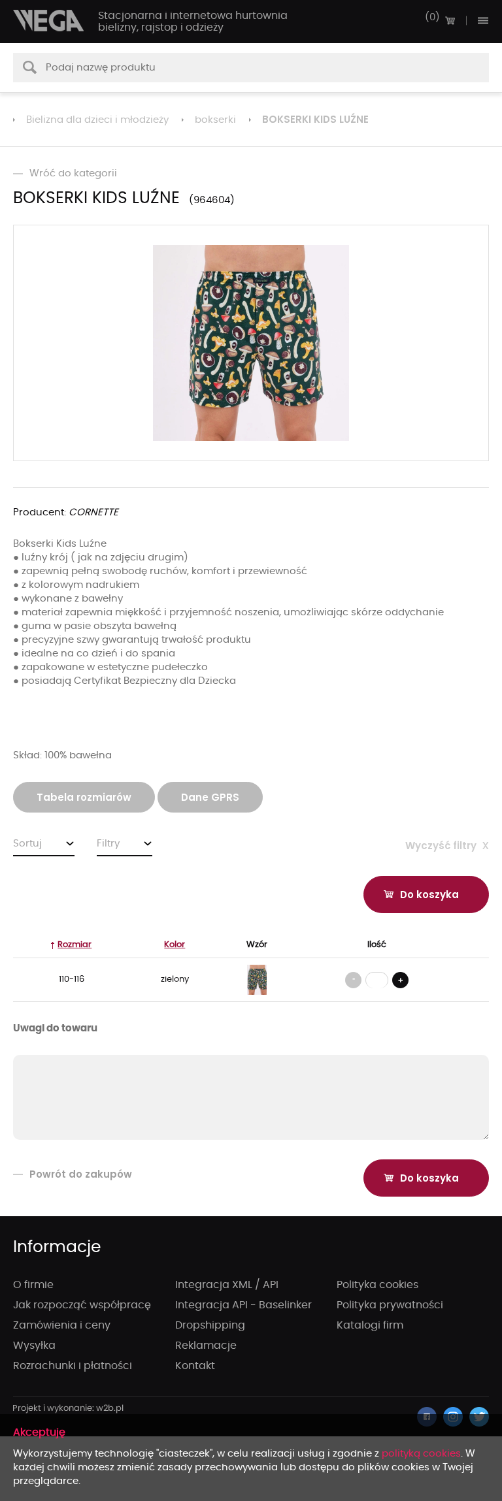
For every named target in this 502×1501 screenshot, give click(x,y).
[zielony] (257, 980)
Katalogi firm (370, 1325)
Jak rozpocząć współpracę (82, 1305)
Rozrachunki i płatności (72, 1366)
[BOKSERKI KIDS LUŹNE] (251, 343)
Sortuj (27, 843)
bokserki (215, 120)
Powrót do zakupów (80, 1174)
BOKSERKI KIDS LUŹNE (315, 119)
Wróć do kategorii (73, 173)
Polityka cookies (377, 1285)
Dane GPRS (210, 797)
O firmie (33, 1285)
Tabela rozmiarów (84, 797)
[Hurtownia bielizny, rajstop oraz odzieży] (49, 20)
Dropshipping (210, 1325)
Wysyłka (34, 1345)
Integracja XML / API (226, 1285)
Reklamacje (206, 1345)
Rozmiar (75, 945)
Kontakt (195, 1366)
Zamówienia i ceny (61, 1325)
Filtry (108, 843)
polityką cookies (421, 1454)
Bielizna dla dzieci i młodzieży (97, 120)
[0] (450, 20)
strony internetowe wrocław (68, 1409)
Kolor (174, 945)
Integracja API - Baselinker (243, 1305)
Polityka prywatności (390, 1305)
